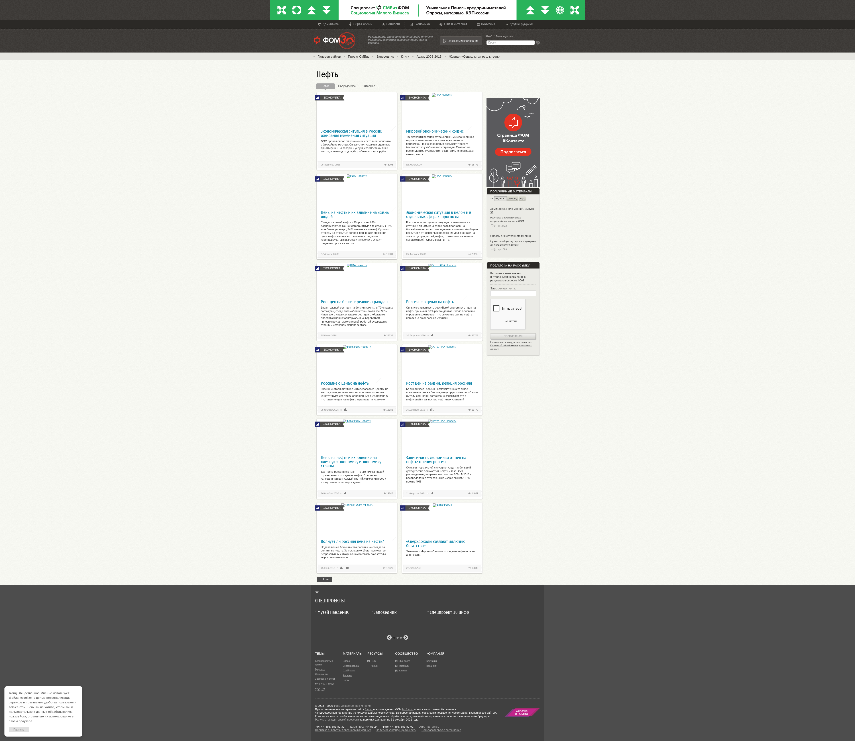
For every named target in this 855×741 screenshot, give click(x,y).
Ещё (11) (320, 688)
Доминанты (331, 24)
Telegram (404, 665)
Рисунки (347, 675)
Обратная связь (429, 726)
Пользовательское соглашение (441, 730)
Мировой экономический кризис (435, 131)
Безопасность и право (324, 663)
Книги (405, 56)
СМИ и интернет (455, 24)
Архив (374, 665)
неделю (500, 198)
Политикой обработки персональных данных (511, 347)
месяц (513, 198)
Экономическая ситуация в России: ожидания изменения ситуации (351, 133)
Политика (488, 24)
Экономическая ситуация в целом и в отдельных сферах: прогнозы (438, 214)
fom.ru (369, 709)
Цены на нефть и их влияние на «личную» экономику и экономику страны (351, 461)
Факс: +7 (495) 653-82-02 (398, 726)
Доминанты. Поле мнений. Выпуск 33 (512, 210)
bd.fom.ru (407, 709)
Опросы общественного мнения (510, 236)
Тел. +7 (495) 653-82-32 (329, 726)
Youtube (403, 670)
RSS (373, 661)
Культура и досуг (324, 683)
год (522, 198)
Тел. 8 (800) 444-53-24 (363, 726)
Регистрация (504, 36)
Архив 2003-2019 (429, 56)
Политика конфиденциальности (396, 730)
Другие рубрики (521, 24)
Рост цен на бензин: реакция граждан (354, 302)
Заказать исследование (463, 40)
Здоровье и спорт (325, 678)
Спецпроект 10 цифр (449, 612)
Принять (18, 729)
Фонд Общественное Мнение (352, 705)
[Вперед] (405, 637)
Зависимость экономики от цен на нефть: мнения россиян (436, 459)
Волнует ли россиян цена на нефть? (352, 541)
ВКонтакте (404, 661)
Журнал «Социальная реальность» (475, 56)
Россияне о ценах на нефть (430, 302)
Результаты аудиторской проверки (337, 719)
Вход (489, 36)
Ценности (393, 24)
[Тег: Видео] (347, 567)
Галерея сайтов (329, 56)
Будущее (320, 669)
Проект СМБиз (358, 56)
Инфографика (351, 665)
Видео (346, 661)
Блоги (346, 680)
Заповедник (385, 56)
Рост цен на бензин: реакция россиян (439, 383)
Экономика (422, 24)
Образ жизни (362, 24)
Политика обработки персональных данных (343, 730)
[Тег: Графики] (432, 335)
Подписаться (513, 336)
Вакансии (431, 665)
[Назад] (389, 637)
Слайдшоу (349, 670)
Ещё (326, 579)
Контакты (431, 661)
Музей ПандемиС (333, 612)
